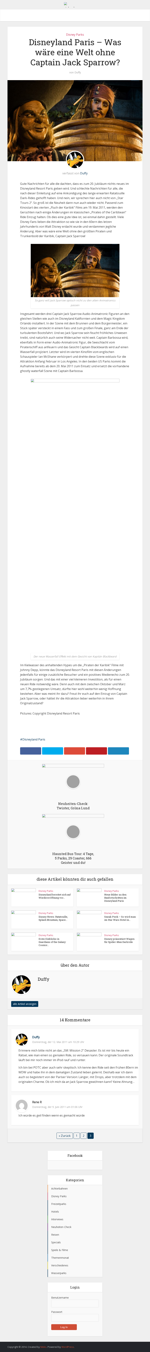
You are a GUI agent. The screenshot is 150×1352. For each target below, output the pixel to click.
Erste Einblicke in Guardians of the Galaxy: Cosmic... (52, 942)
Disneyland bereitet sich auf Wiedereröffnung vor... (55, 896)
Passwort (56, 1312)
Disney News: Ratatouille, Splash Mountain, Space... (53, 918)
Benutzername (60, 1297)
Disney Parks (75, 35)
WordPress (67, 1347)
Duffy (77, 72)
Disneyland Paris (33, 739)
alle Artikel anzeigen (24, 1004)
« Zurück (65, 1136)
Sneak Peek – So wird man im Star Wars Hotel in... (120, 918)
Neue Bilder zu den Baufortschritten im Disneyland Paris (115, 897)
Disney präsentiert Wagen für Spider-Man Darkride (119, 940)
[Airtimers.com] (75, 4)
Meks (43, 1347)
